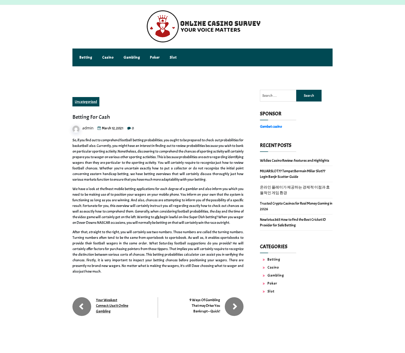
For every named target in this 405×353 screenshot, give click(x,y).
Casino (108, 57)
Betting (85, 57)
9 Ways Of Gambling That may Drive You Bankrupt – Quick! (204, 306)
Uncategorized (86, 101)
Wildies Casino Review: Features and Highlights (294, 160)
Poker (155, 57)
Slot (173, 57)
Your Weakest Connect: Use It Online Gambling (112, 306)
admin (88, 128)
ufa (157, 217)
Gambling (132, 57)
